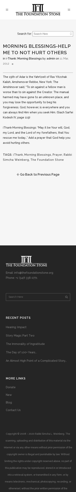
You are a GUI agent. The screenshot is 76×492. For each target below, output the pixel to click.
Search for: (24, 33)
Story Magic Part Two (20, 335)
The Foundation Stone (47, 159)
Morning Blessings (37, 154)
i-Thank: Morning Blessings (24, 58)
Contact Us (13, 410)
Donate (11, 387)
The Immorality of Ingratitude (25, 343)
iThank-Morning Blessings (19, 127)
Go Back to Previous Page (39, 174)
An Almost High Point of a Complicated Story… (36, 360)
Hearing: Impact (16, 327)
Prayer (57, 154)
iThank (18, 154)
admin (51, 58)
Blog (9, 402)
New (9, 394)
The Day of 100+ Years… (21, 352)
